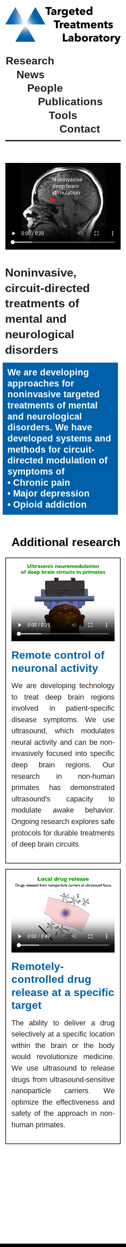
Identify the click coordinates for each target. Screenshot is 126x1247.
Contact (79, 129)
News (30, 74)
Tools (63, 115)
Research (30, 61)
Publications (70, 101)
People (45, 88)
